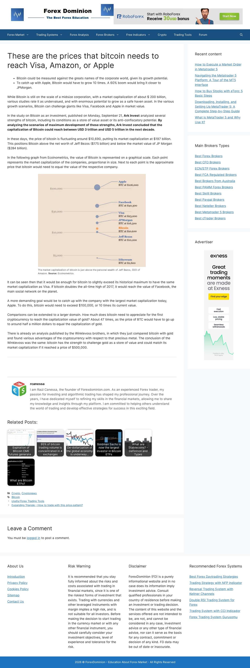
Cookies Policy (18, 589)
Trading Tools (183, 34)
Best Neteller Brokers (210, 206)
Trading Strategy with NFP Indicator (215, 583)
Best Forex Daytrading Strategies (213, 576)
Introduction (16, 576)
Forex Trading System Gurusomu (213, 617)
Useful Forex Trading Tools (28, 501)
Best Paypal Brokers (209, 199)
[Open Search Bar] (241, 34)
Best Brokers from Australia (215, 181)
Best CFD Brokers (208, 162)
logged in (33, 538)
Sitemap (13, 595)
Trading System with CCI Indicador (214, 611)
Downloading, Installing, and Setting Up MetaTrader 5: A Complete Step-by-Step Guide (217, 106)
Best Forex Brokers (209, 156)
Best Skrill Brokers (208, 193)
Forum (203, 34)
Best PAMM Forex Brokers (214, 187)
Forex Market (15, 34)
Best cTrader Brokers (210, 218)
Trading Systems (47, 34)
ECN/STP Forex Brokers (212, 168)
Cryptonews (29, 493)
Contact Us (15, 601)
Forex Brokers (105, 34)
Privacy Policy (17, 583)
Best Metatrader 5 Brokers (214, 212)
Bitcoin (16, 497)
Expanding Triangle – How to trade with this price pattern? (47, 505)
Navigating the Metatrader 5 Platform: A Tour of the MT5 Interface (215, 80)
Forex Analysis (79, 34)
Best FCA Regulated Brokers (216, 175)
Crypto (162, 34)
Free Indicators (136, 34)
